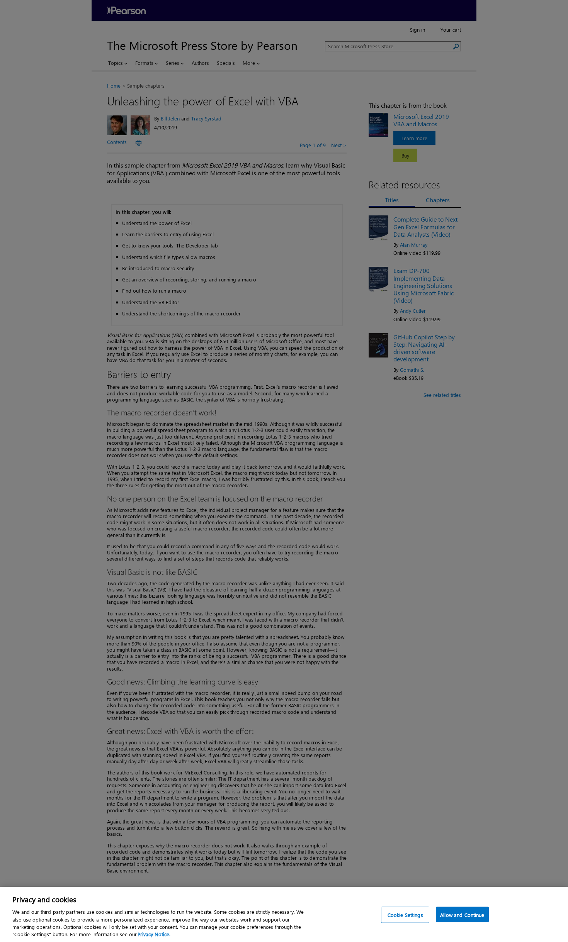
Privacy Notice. (154, 934)
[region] (284, 914)
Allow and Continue (462, 915)
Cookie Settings (405, 915)
